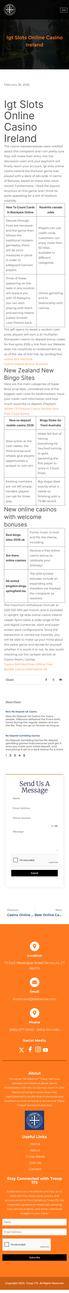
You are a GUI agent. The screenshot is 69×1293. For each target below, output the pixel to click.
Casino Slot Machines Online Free (28, 664)
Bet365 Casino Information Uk (25, 669)
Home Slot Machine (18, 359)
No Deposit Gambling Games (23, 735)
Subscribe (34, 1257)
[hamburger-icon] (63, 10)
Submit (34, 873)
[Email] (34, 982)
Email (34, 992)
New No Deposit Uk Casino (21, 711)
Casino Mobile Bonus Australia (26, 364)
